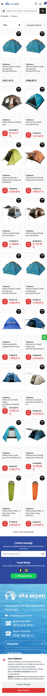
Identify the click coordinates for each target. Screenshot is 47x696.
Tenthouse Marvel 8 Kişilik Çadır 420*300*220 (34, 234)
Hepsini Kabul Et (23, 690)
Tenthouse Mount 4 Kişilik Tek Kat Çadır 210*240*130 (35, 179)
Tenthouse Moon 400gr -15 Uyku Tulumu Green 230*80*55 (11, 513)
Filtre (5, 25)
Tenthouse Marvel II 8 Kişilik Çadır (11, 123)
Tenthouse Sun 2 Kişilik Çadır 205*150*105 (33, 123)
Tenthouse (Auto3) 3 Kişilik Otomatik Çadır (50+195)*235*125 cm (35, 69)
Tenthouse (6, 64)
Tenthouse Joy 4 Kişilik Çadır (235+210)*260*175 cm (34, 402)
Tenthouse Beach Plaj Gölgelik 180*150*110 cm (10, 345)
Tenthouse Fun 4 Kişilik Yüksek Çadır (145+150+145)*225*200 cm (35, 346)
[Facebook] (20, 570)
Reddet (10, 677)
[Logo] (25, 596)
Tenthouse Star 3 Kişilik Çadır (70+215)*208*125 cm (11, 456)
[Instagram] (26, 570)
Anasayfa (5, 16)
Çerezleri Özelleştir (23, 684)
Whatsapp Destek (25, 576)
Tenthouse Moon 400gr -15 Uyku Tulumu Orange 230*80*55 (35, 513)
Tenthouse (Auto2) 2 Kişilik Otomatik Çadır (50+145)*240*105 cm (11, 69)
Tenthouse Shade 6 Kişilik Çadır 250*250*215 (10, 234)
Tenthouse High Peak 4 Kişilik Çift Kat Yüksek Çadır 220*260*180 (11, 180)
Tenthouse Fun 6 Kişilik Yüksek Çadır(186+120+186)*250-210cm (10, 403)
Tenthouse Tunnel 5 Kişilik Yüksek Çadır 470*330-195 (34, 456)
